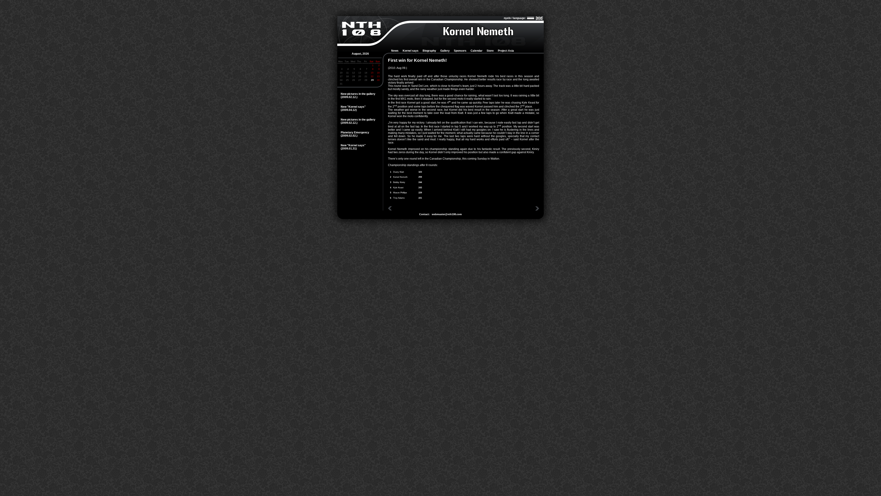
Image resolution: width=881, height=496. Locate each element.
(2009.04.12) (349, 110)
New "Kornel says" (353, 106)
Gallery (445, 50)
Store (490, 50)
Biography (429, 50)
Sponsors (460, 50)
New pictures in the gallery (358, 94)
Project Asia (506, 50)
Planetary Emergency (355, 132)
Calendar (476, 50)
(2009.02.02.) (349, 135)
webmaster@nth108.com (447, 214)
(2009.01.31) (349, 148)
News (395, 50)
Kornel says (410, 50)
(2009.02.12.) (349, 97)
